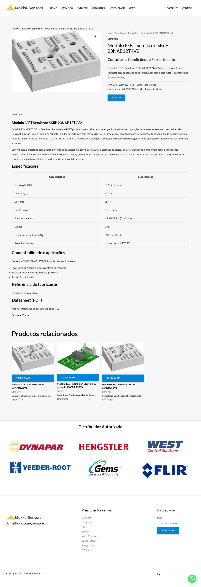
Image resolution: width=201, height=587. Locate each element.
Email (161, 517)
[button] (95, 36)
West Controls (90, 536)
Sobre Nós (172, 8)
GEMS (132, 8)
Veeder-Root (89, 540)
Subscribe (168, 530)
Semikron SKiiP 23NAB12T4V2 (127, 89)
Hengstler (98, 8)
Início (15, 28)
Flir (83, 526)
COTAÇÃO (116, 97)
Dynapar (82, 8)
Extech (85, 531)
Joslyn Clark (117, 8)
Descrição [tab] (17, 114)
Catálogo (67, 8)
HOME (53, 8)
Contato (187, 8)
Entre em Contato (21, 315)
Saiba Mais (23, 378)
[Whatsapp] (192, 579)
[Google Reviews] (158, 574)
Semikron (37, 28)
